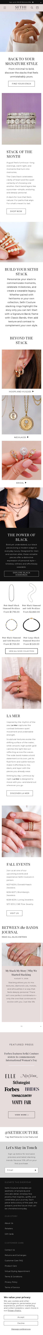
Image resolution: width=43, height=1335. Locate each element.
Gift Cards (9, 1234)
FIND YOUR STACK (21, 83)
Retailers (9, 1228)
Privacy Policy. (14, 1310)
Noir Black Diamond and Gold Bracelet (11, 639)
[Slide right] (26, 1026)
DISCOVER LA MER (19, 793)
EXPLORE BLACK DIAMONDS (21, 574)
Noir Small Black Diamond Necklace (11, 607)
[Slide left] (16, 1026)
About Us (9, 1223)
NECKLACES (20, 437)
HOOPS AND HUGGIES (20, 391)
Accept (21, 1317)
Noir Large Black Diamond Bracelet (31, 639)
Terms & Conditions (13, 1277)
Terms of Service (12, 1287)
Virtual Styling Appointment (17, 1271)
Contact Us (10, 1250)
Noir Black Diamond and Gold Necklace (31, 607)
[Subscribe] (35, 1170)
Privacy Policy (11, 1282)
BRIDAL (20, 483)
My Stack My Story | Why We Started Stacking (21, 972)
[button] (4, 7)
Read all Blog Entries (14, 937)
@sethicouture (21, 1132)
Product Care (11, 1266)
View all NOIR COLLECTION (21, 651)
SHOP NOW (16, 211)
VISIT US (14, 913)
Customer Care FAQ (14, 1261)
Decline (20, 1323)
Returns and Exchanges (15, 1255)
